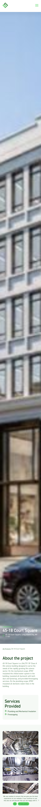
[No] (38, 800)
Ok (15, 804)
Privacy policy (23, 804)
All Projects (7, 649)
